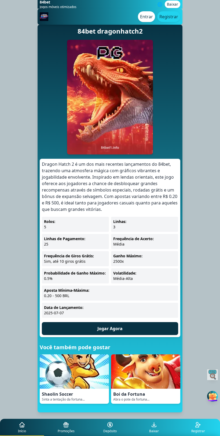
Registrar (168, 17)
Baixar (172, 4)
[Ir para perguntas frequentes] (212, 374)
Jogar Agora (110, 328)
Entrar (146, 17)
